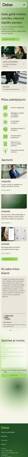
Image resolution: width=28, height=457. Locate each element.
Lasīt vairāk (5, 190)
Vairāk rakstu (8, 259)
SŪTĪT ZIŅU (14, 375)
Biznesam (4, 436)
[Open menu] (24, 4)
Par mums (4, 440)
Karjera (3, 444)
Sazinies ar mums (10, 39)
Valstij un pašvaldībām (8, 432)
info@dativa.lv (4, 455)
